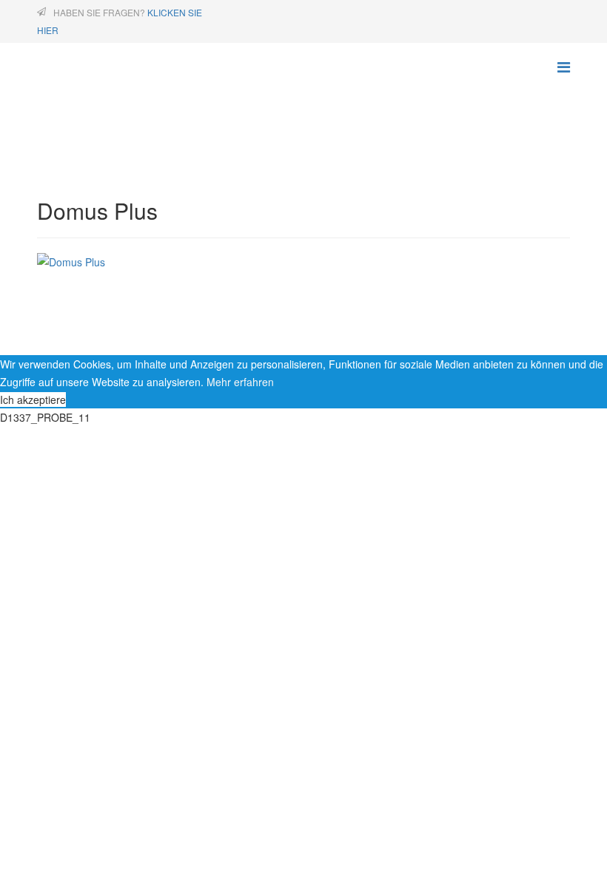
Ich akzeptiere (33, 399)
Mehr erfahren (240, 381)
